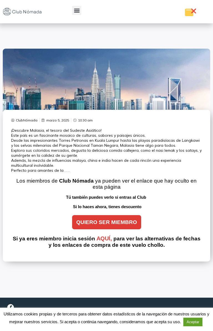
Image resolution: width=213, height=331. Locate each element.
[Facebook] (10, 307)
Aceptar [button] (193, 322)
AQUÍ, (104, 238)
